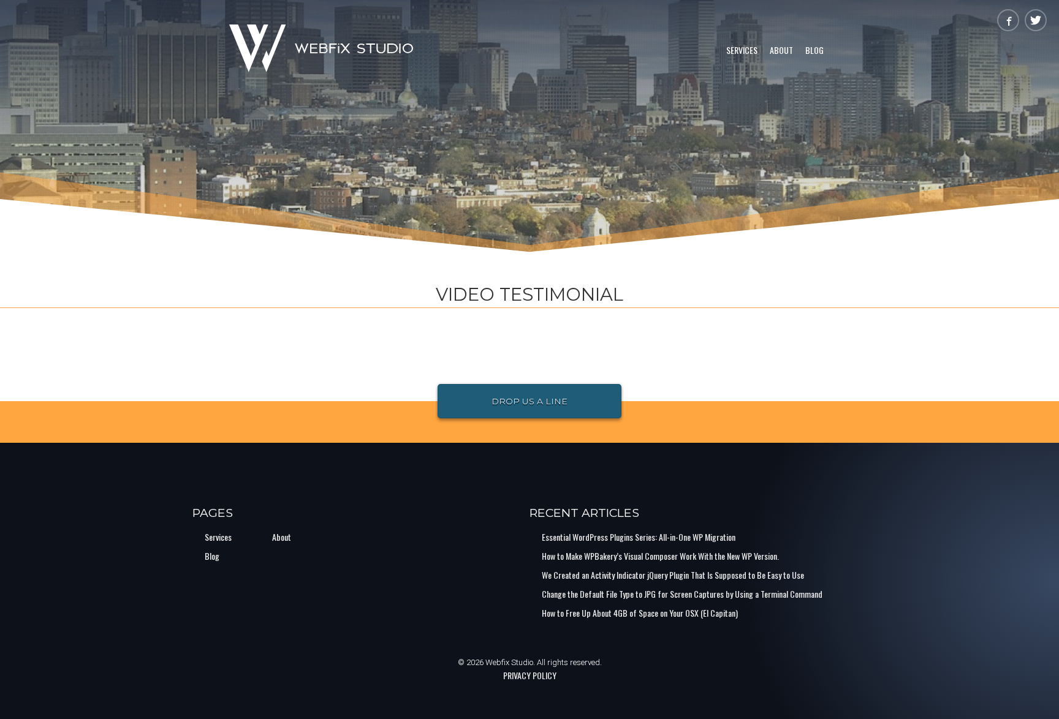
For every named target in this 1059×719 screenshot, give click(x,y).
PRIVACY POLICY (529, 675)
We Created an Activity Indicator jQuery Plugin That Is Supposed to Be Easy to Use (673, 574)
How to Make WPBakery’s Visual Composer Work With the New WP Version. (660, 555)
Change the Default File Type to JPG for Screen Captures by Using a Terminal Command (682, 593)
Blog (814, 49)
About (781, 49)
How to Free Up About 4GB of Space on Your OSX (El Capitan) (640, 612)
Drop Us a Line (529, 401)
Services (741, 49)
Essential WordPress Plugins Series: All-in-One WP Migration (638, 536)
